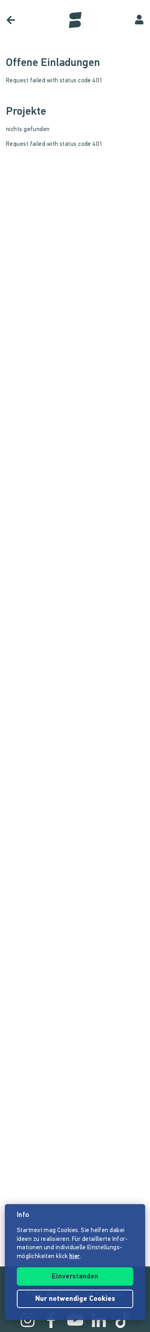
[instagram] (28, 1320)
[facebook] (51, 1320)
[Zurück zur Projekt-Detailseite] (11, 20)
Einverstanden (75, 1276)
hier (74, 1257)
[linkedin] (99, 1320)
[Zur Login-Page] (139, 20)
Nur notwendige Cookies (75, 1299)
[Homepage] (75, 20)
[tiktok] (122, 1320)
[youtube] (75, 1320)
